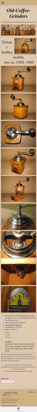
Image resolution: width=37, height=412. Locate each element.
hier (29, 354)
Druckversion (8, 392)
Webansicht (32, 392)
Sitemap (15, 392)
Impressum (6, 394)
